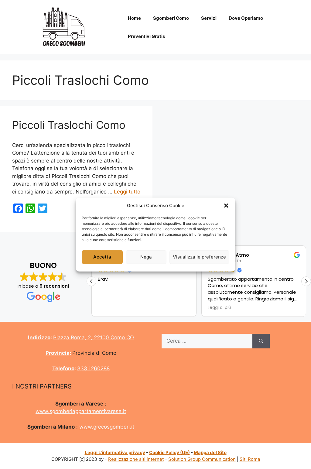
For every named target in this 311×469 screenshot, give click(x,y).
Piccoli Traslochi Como (68, 124)
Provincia (58, 353)
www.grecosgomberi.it (106, 427)
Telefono (63, 368)
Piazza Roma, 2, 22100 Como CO (93, 337)
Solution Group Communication (202, 459)
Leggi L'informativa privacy (115, 452)
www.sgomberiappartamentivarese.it (81, 411)
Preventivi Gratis (146, 36)
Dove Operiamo (246, 18)
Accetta (102, 257)
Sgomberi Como (171, 18)
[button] (226, 206)
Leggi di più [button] (219, 307)
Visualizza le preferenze (199, 257)
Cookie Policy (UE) (169, 452)
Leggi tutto (127, 192)
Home (134, 18)
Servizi (209, 18)
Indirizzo (39, 337)
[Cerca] (261, 341)
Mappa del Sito (210, 452)
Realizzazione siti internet (136, 459)
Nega (146, 257)
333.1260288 (93, 368)
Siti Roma (250, 459)
